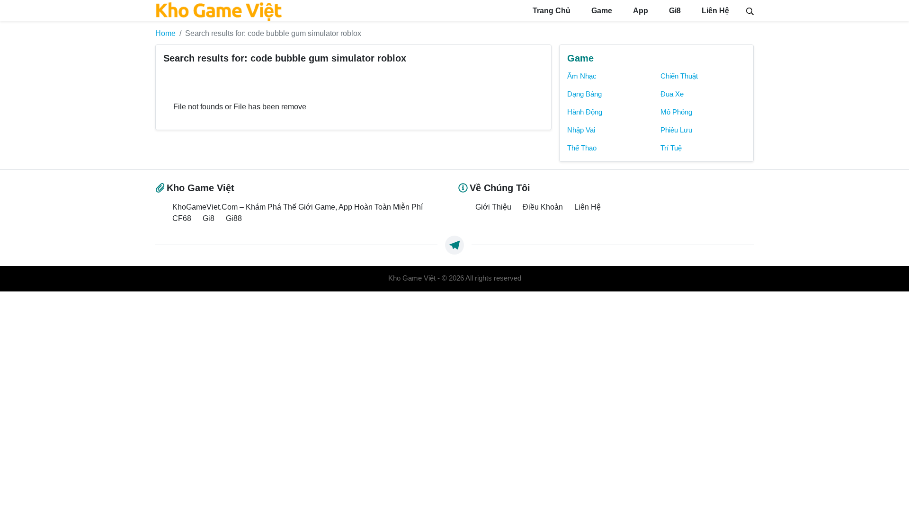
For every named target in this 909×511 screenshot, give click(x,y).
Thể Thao (582, 148)
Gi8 (674, 11)
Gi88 (234, 218)
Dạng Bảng (584, 94)
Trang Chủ (550, 11)
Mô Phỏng (676, 112)
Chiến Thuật (679, 76)
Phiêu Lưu (676, 130)
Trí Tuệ (671, 148)
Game (600, 11)
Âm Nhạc (582, 76)
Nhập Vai (581, 130)
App (639, 11)
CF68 (181, 218)
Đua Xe (672, 94)
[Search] (750, 10)
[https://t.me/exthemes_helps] (454, 245)
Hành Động (584, 112)
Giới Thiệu (493, 207)
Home (165, 33)
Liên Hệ (714, 11)
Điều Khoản (543, 207)
